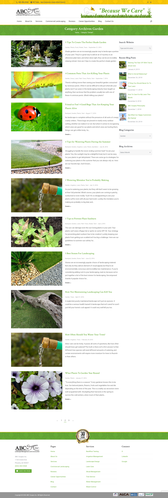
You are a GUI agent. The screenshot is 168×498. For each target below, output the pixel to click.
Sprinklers (95, 147)
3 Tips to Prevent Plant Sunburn (80, 218)
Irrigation (80, 147)
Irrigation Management (94, 456)
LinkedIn (125, 456)
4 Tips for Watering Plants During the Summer (88, 141)
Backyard (68, 113)
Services (54, 461)
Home (53, 451)
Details (67, 134)
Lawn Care (90, 467)
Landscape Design (93, 461)
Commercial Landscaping (60, 467)
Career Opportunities (58, 477)
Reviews (54, 472)
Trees (85, 47)
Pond (76, 47)
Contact (53, 487)
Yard (92, 78)
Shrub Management (93, 472)
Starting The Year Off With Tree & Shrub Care (140, 64)
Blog (52, 482)
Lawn (76, 78)
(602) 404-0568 (21, 466)
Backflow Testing (92, 451)
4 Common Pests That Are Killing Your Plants (87, 73)
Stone (79, 258)
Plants (72, 47)
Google (124, 461)
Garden (67, 47)
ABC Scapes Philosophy (136, 106)
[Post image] (122, 64)
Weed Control (91, 487)
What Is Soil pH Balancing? (137, 74)
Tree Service (90, 477)
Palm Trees (82, 78)
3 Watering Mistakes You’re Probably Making (87, 180)
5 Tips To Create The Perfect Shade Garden (85, 42)
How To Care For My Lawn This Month (139, 95)
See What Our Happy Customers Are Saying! (139, 116)
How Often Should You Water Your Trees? (85, 334)
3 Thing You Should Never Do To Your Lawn (139, 84)
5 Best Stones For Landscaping (79, 253)
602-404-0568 (23, 2)
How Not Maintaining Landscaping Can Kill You (88, 291)
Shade (81, 47)
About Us (54, 456)
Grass (72, 78)
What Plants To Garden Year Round (82, 373)
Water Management (93, 482)
